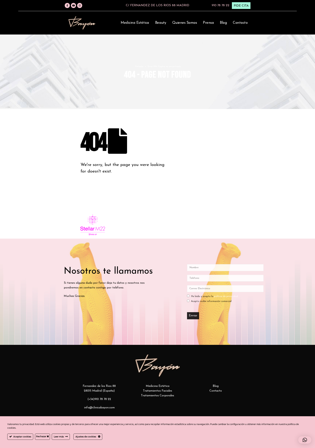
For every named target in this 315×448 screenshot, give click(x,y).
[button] (304, 440)
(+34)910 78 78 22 (99, 399)
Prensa (208, 23)
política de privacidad (226, 296)
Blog (223, 23)
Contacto (240, 23)
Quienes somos (184, 23)
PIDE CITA (241, 5)
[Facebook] (67, 5)
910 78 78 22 (220, 5)
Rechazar (41, 436)
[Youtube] (73, 5)
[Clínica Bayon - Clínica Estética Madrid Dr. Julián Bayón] (82, 23)
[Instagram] (79, 5)
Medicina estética (135, 23)
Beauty (160, 23)
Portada (139, 66)
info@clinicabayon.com (99, 407)
